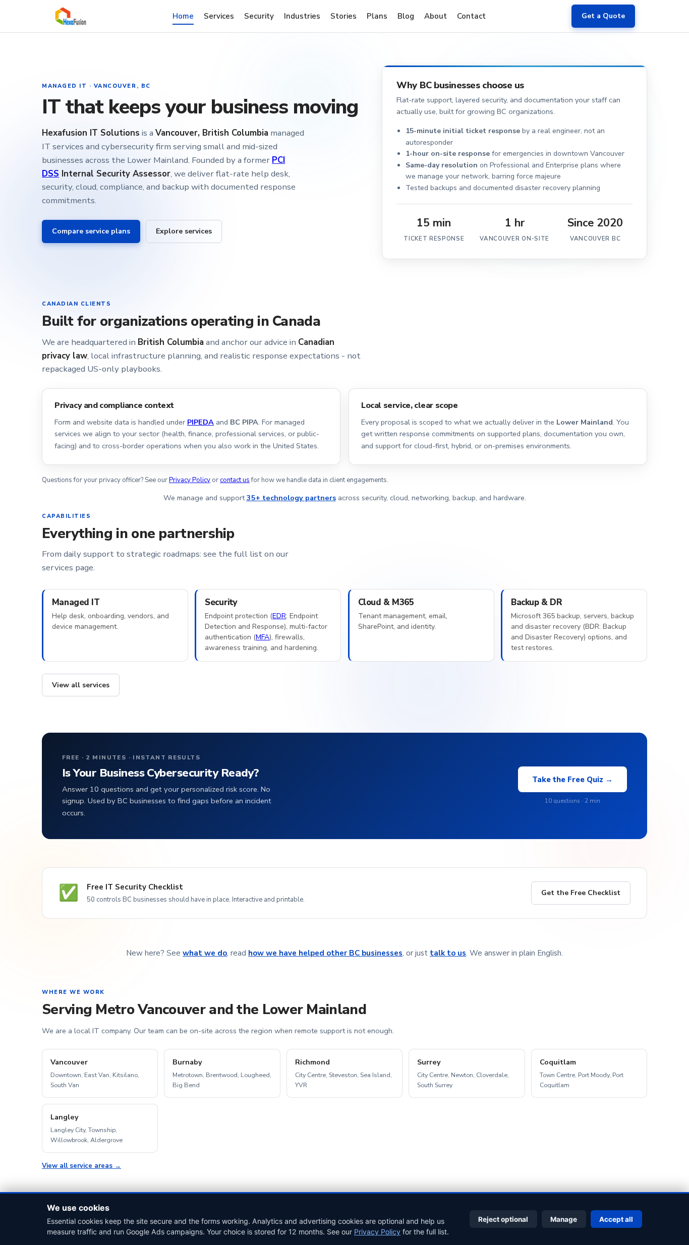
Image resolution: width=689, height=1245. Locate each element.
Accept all (616, 1219)
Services (219, 16)
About (435, 16)
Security (259, 16)
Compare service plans (91, 231)
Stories (343, 16)
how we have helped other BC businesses (325, 953)
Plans (377, 16)
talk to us (448, 953)
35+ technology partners (291, 498)
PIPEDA (200, 422)
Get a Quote (603, 16)
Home (183, 16)
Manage (563, 1219)
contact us (235, 480)
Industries (302, 16)
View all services (80, 685)
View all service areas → (81, 1165)
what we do (205, 953)
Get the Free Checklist (580, 893)
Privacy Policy (189, 480)
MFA (262, 637)
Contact (471, 16)
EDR (279, 616)
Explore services (184, 231)
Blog (405, 16)
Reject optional (503, 1219)
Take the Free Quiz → (572, 780)
